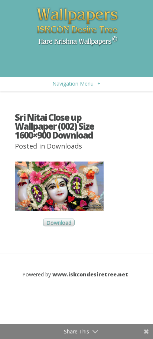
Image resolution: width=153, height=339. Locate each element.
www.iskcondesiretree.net (90, 274)
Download (58, 222)
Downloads (64, 146)
